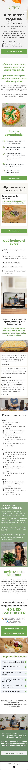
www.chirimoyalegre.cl (14, 763)
